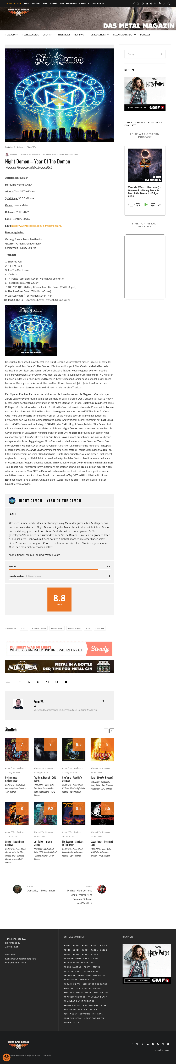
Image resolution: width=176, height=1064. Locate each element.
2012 (68, 946)
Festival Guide (31, 34)
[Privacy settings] (6, 1057)
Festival (70, 975)
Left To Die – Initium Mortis (43, 843)
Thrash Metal (73, 1018)
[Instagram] (142, 3)
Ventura (100, 628)
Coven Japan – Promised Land (102, 843)
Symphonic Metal (92, 1014)
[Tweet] (29, 682)
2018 (68, 950)
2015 (86, 946)
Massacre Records (95, 984)
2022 (24, 628)
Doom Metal (92, 971)
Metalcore (101, 993)
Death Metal (92, 967)
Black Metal (92, 958)
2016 (95, 946)
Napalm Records (75, 997)
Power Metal (73, 1005)
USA (88, 628)
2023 (68, 954)
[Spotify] (151, 3)
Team (26, 3)
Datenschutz (47, 1055)
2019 (77, 950)
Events (47, 34)
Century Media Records (80, 963)
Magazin (10, 34)
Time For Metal (95, 1018)
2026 (95, 954)
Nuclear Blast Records (79, 1001)
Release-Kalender (123, 34)
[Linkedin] (147, 3)
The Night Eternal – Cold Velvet (45, 779)
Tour (68, 1022)
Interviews (64, 34)
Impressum (35, 1055)
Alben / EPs (26, 154)
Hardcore (71, 980)
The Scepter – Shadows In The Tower (73, 843)
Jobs (44, 3)
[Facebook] (134, 3)
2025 (86, 954)
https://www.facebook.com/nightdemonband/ (36, 225)
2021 (95, 950)
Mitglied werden (68, 3)
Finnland (85, 975)
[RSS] (155, 3)
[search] (161, 54)
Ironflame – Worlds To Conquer (72, 779)
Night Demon (75, 628)
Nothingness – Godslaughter (12, 779)
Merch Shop (98, 3)
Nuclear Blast (98, 997)
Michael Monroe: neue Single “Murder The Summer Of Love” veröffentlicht (79, 895)
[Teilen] (20, 682)
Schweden (71, 1014)
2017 (104, 946)
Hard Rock (88, 980)
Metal (98, 988)
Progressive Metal (96, 1005)
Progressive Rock (76, 1009)
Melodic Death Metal (78, 988)
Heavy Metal (57, 628)
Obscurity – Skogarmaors (41, 888)
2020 (86, 950)
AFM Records (73, 958)
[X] (138, 3)
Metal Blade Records (78, 993)
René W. (14, 154)
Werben (53, 3)
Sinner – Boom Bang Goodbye (14, 843)
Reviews (79, 34)
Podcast (145, 34)
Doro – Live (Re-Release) (102, 777)
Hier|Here (30, 958)
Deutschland (73, 971)
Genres (82, 3)
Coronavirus (73, 967)
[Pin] (38, 682)
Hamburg (100, 975)
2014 (77, 946)
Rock (94, 1009)
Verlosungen (98, 34)
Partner (36, 3)
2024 (77, 954)
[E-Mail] (47, 682)
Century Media (39, 628)
